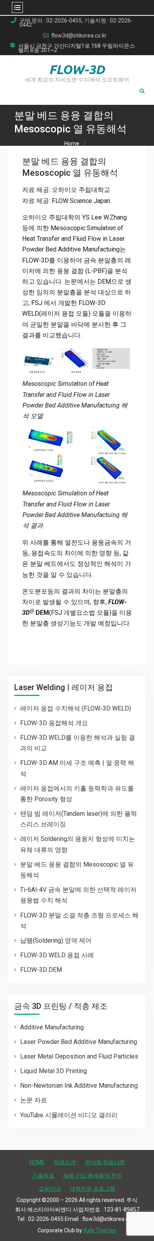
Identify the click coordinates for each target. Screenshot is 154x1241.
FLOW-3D (77, 69)
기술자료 (43, 1175)
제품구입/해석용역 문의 (92, 1175)
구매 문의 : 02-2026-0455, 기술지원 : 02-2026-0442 (76, 23)
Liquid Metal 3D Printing (53, 1071)
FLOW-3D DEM (41, 969)
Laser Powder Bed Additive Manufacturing (78, 1042)
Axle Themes (99, 1230)
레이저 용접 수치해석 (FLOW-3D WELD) (75, 708)
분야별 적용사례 (105, 1162)
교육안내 (50, 1188)
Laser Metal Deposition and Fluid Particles (79, 1056)
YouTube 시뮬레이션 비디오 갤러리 (69, 1115)
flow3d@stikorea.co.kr (79, 35)
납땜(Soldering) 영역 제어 (56, 940)
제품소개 (65, 1162)
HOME (37, 1162)
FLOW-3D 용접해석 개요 (54, 723)
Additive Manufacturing (52, 1027)
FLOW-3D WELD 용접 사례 (57, 955)
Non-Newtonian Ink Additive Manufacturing (79, 1085)
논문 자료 (33, 1100)
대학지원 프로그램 (92, 1188)
